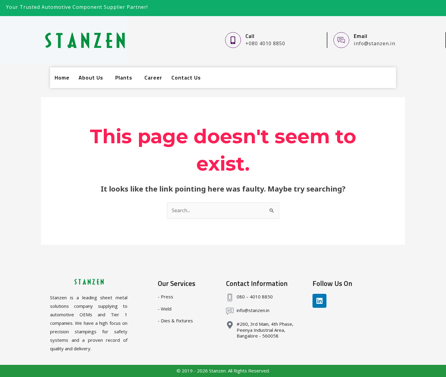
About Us (91, 77)
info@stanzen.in (253, 310)
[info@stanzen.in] (230, 311)
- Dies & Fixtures (175, 321)
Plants (123, 77)
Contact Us (186, 77)
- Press (165, 297)
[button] (92, 77)
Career (153, 77)
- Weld (164, 309)
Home (62, 77)
